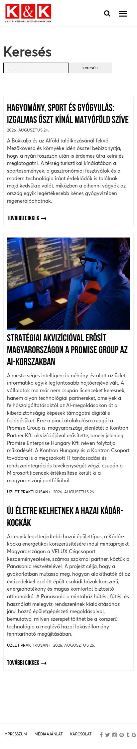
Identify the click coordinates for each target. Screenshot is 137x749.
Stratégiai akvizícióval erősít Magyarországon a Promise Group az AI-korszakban (67, 351)
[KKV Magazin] (28, 13)
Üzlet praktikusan (28, 491)
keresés (90, 67)
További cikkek (23, 218)
